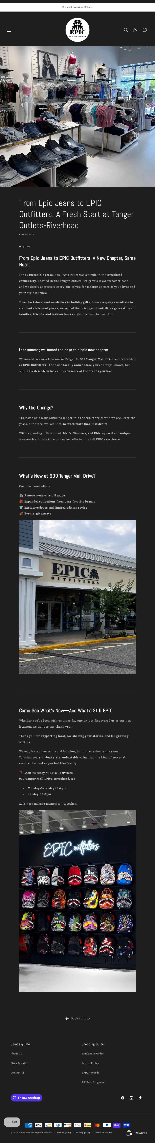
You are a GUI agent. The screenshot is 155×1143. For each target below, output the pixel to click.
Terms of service (103, 1133)
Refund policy (64, 1133)
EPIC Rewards (90, 1072)
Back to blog (80, 1018)
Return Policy (90, 1063)
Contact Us (18, 1072)
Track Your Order (93, 1053)
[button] (9, 29)
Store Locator (19, 1063)
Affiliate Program (93, 1082)
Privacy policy (82, 1133)
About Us (16, 1053)
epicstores (24, 1133)
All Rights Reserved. (41, 1133)
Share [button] (26, 246)
